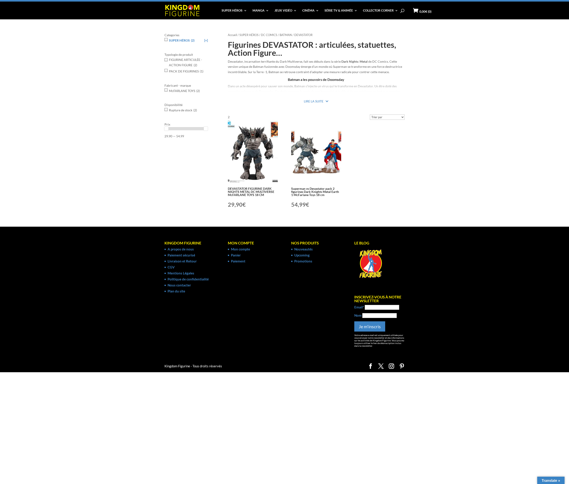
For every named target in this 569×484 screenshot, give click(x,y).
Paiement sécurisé (181, 255)
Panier (236, 255)
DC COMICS (269, 35)
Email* (359, 307)
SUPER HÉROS (232, 10)
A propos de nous (181, 249)
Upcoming (302, 255)
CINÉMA (308, 10)
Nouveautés (303, 249)
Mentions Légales (181, 273)
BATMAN (286, 35)
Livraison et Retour (182, 261)
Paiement (238, 261)
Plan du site (176, 291)
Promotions (303, 261)
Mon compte (240, 249)
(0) (425, 11)
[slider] (166, 128)
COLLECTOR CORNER (378, 10)
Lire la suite (313, 101)
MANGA (258, 10)
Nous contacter (179, 285)
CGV (171, 267)
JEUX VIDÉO (283, 10)
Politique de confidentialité (188, 279)
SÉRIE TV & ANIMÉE (339, 10)
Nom (358, 315)
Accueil (232, 35)
